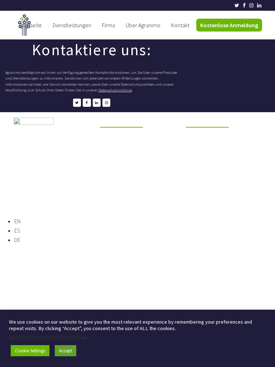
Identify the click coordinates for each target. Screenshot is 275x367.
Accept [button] (65, 351)
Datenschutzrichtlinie (115, 90)
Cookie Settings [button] (30, 351)
